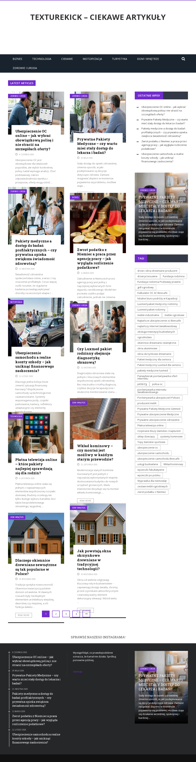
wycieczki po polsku (148, 475)
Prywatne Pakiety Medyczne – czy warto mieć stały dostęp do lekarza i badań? (97, 146)
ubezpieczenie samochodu (153, 453)
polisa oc (157, 384)
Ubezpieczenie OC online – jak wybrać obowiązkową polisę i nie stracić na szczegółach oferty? (34, 140)
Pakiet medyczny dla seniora (154, 359)
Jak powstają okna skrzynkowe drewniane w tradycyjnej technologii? (94, 560)
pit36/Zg (142, 384)
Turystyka (119, 59)
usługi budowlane (147, 464)
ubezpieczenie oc (147, 447)
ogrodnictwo (144, 337)
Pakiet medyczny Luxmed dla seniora (159, 365)
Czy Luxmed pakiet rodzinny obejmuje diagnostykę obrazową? (94, 356)
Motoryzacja (92, 59)
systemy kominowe (171, 436)
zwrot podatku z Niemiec (151, 492)
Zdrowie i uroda (25, 68)
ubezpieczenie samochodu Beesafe (158, 458)
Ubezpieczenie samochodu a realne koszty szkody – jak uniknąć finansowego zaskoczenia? (34, 362)
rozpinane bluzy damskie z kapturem (159, 431)
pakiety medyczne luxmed (152, 370)
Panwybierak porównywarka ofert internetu (157, 377)
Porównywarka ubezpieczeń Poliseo (158, 397)
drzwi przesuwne (147, 276)
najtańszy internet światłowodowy (157, 326)
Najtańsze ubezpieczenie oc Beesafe (159, 320)
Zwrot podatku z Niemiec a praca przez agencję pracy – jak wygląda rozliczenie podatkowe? (96, 258)
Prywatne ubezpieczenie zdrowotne (158, 420)
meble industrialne (148, 315)
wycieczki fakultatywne (150, 469)
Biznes (17, 59)
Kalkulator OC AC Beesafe (152, 293)
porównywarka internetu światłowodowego (151, 391)
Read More (85, 500)
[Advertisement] (98, 38)
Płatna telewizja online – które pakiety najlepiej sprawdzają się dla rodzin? (36, 466)
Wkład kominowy (173, 464)
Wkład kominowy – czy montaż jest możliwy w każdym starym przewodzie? (95, 452)
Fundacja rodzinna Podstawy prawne (159, 282)
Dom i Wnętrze (148, 59)
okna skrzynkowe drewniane (154, 354)
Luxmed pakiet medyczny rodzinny (157, 304)
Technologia (41, 59)
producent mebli (146, 403)
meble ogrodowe (174, 315)
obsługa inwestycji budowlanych (156, 331)
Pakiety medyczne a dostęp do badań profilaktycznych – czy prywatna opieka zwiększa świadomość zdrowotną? (36, 252)
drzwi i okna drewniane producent (157, 270)
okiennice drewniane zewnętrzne (156, 342)
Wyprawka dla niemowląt (152, 481)
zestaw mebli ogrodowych (152, 486)
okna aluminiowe (147, 348)
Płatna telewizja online (150, 425)
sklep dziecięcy (146, 436)
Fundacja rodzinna (174, 276)
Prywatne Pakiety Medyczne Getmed (158, 408)
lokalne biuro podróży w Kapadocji (157, 298)
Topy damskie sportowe (151, 442)
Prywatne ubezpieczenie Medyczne (158, 414)
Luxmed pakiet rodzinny (151, 309)
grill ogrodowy (145, 287)
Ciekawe (67, 59)
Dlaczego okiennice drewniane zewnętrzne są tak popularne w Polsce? (35, 567)
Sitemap (77, 671)
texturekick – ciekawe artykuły (98, 17)
